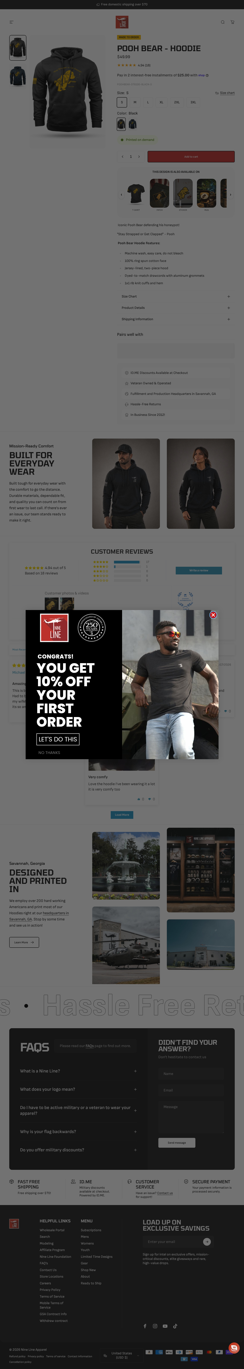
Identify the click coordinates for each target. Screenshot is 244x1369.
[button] (234, 1348)
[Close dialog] (213, 615)
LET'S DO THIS (58, 739)
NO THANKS (49, 752)
